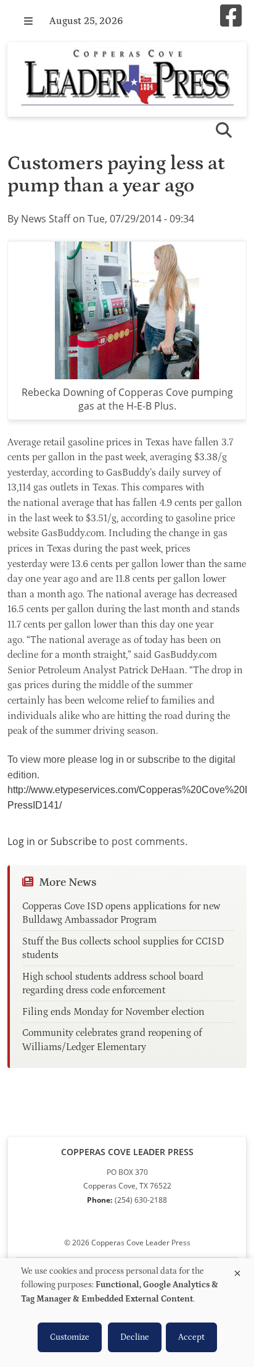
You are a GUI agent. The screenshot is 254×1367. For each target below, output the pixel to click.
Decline (134, 1337)
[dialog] (127, 1312)
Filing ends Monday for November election (113, 1011)
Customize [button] (69, 1337)
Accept (191, 1337)
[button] (28, 21)
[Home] (127, 79)
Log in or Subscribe (52, 841)
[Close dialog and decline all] (237, 1271)
